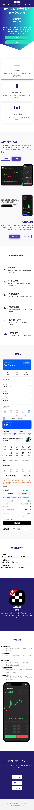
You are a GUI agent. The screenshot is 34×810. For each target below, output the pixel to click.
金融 (25, 4)
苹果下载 (14, 237)
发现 (14, 4)
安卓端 (16, 159)
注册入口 (17, 37)
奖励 (30, 4)
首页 (4, 4)
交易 (19, 4)
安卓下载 (26, 237)
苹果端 (6, 159)
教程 (9, 4)
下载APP (17, 42)
